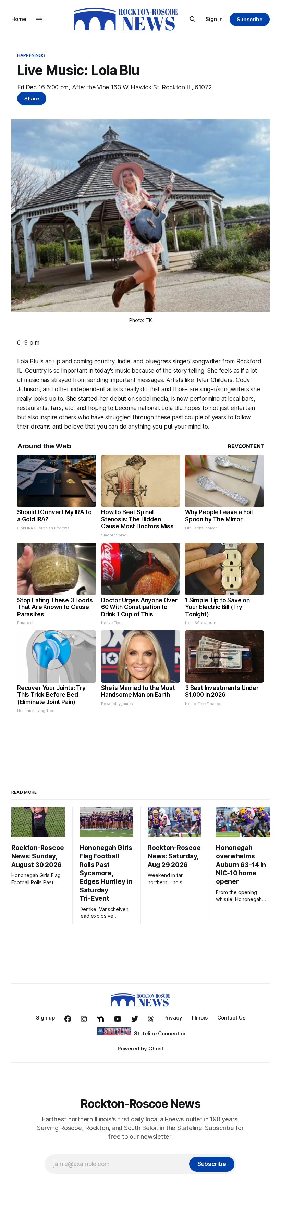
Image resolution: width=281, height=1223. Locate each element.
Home (18, 19)
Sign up (45, 1017)
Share (31, 98)
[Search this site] (192, 19)
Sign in (214, 19)
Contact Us (231, 1017)
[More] (39, 19)
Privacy (172, 1017)
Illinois (200, 1017)
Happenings (31, 55)
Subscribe (249, 19)
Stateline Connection (160, 1033)
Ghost (155, 1048)
